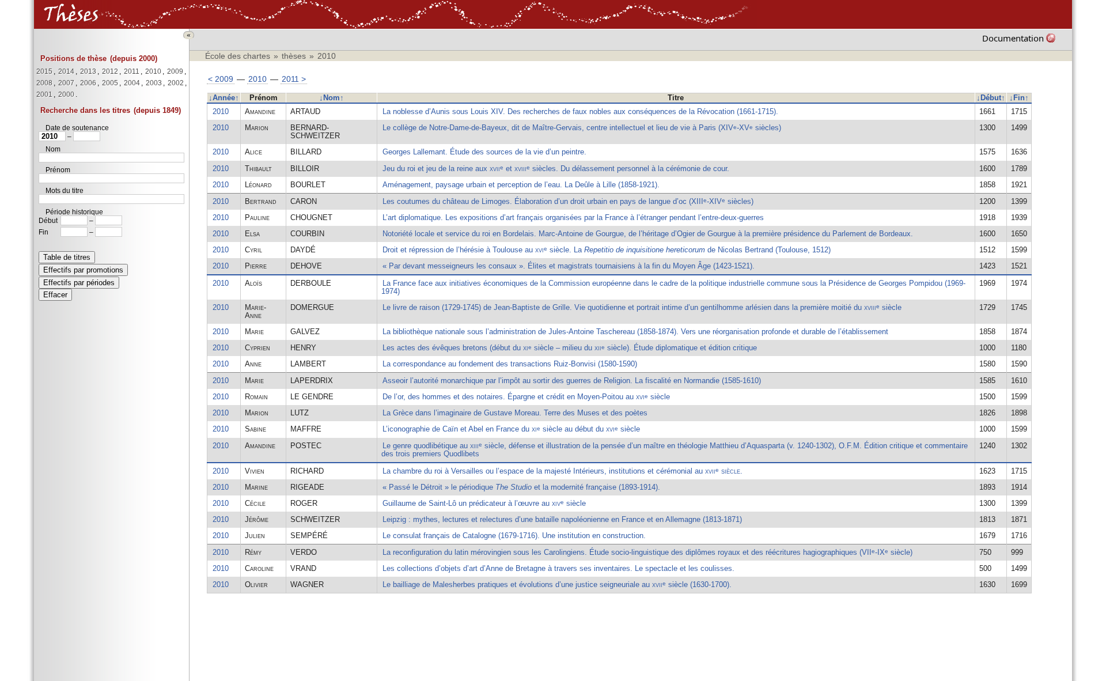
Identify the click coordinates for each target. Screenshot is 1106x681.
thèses (294, 56)
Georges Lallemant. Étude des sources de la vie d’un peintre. (484, 151)
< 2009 (220, 79)
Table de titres (66, 257)
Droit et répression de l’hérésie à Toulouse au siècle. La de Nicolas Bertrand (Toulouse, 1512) (606, 249)
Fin (43, 232)
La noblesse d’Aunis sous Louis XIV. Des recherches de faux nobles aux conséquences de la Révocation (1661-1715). (580, 111)
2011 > (294, 79)
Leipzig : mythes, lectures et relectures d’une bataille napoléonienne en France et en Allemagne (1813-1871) (562, 519)
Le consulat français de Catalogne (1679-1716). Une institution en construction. (514, 535)
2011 (131, 71)
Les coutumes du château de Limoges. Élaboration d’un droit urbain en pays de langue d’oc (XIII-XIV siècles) (567, 201)
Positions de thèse (73, 58)
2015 (44, 71)
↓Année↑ (224, 97)
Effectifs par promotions (83, 270)
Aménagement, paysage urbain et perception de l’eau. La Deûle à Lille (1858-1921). (521, 184)
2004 (132, 83)
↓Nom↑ (331, 97)
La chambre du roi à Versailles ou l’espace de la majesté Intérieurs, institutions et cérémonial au (562, 471)
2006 (88, 83)
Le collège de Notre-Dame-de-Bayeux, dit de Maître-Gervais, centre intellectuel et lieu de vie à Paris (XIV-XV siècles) (581, 127)
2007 (66, 83)
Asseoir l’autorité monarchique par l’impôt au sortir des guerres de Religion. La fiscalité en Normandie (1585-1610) (571, 380)
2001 (44, 94)
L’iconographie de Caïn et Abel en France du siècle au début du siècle (511, 429)
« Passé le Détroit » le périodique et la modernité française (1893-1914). (521, 487)
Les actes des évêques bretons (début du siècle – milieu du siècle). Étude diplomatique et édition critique (569, 347)
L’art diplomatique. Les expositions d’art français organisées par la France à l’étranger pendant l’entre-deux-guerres (573, 217)
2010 (153, 71)
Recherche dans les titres (85, 110)
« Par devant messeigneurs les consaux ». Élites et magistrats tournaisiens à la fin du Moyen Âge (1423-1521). (568, 266)
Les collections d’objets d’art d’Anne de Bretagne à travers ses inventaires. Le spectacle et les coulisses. (558, 568)
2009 (175, 71)
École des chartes (237, 56)
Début (48, 221)
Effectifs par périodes (79, 282)
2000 (66, 94)
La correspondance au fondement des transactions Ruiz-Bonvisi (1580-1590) (509, 364)
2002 (176, 83)
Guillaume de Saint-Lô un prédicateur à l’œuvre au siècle (484, 503)
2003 (154, 83)
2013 (88, 71)
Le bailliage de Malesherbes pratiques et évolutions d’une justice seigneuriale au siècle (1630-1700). (557, 584)
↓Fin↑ (1019, 97)
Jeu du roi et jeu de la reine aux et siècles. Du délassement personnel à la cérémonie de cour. (555, 168)
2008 (44, 83)
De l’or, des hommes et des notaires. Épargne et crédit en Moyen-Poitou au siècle (526, 396)
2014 (66, 71)
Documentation (1013, 38)
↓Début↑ (990, 97)
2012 (110, 71)
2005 (110, 83)
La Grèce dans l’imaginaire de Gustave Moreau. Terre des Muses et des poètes (514, 412)
